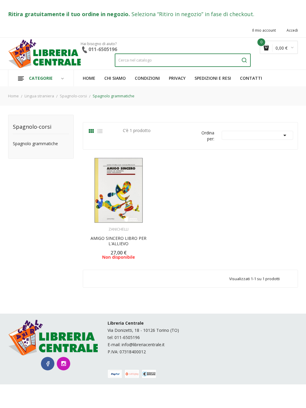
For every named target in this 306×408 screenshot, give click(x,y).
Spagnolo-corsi (32, 127)
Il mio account (264, 30)
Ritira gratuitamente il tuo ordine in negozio (68, 14)
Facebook (47, 363)
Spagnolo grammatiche (35, 143)
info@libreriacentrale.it (143, 344)
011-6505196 (127, 337)
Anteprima (102, 225)
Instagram (63, 363)
